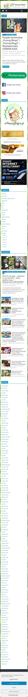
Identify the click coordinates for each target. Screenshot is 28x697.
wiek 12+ (5, 237)
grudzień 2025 (4, 404)
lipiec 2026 (4, 388)
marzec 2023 (4, 481)
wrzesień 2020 (4, 550)
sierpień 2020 (4, 552)
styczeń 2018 (4, 624)
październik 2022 (5, 492)
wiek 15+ (5, 240)
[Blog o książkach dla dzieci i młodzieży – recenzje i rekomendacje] (3, 10)
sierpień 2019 (4, 580)
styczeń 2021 (4, 541)
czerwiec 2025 (4, 418)
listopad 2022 (4, 490)
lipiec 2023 (4, 471)
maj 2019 (3, 587)
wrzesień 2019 (4, 578)
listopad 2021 (4, 518)
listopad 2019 (4, 573)
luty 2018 (3, 622)
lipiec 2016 (4, 664)
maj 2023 (3, 476)
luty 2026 (3, 400)
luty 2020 (3, 566)
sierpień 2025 (4, 413)
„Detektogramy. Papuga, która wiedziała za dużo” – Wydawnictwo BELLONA (18, 300)
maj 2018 (3, 615)
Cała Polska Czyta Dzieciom (8, 198)
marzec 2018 (4, 620)
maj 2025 (3, 420)
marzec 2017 (4, 647)
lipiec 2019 (4, 583)
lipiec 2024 (4, 444)
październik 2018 (5, 603)
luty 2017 (3, 650)
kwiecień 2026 (4, 395)
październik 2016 (5, 659)
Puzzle (2, 228)
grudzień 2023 (4, 460)
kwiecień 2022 (4, 506)
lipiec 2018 (4, 610)
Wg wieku (3, 233)
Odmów (14, 687)
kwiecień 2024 (4, 450)
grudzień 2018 (4, 599)
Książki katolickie (5, 217)
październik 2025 (5, 409)
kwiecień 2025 (4, 423)
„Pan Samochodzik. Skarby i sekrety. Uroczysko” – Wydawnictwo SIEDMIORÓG (18, 363)
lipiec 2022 (4, 499)
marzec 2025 (4, 425)
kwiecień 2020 (4, 562)
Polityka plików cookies (13, 695)
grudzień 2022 (4, 488)
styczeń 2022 (4, 513)
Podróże (3, 221)
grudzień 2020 (4, 543)
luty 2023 (3, 483)
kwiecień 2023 (4, 478)
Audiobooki (4, 196)
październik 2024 (5, 437)
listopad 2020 (4, 545)
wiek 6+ (4, 244)
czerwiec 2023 (4, 474)
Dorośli (3, 203)
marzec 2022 (4, 508)
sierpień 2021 (4, 525)
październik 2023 (5, 464)
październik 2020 (5, 548)
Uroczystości (4, 231)
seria (3, 57)
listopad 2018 (4, 601)
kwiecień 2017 (4, 645)
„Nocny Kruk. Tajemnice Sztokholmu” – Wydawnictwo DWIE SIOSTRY (18, 310)
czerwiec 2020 (4, 557)
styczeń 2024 (4, 457)
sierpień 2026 (4, 386)
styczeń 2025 (4, 430)
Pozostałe (3, 226)
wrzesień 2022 (4, 494)
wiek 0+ (9, 34)
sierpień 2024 (4, 441)
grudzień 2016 (4, 654)
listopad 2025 (4, 406)
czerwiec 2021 (4, 529)
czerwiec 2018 (4, 613)
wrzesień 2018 (4, 606)
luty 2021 (3, 539)
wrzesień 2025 (4, 411)
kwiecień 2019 (4, 589)
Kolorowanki (4, 210)
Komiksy (3, 212)
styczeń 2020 (4, 569)
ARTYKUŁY (3, 194)
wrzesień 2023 (4, 467)
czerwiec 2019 (4, 585)
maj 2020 (3, 559)
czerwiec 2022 (4, 501)
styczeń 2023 (4, 485)
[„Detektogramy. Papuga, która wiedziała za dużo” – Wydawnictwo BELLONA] (6, 297)
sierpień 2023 (4, 469)
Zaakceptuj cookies (14, 683)
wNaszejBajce (13, 51)
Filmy (2, 205)
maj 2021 (3, 532)
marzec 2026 (4, 397)
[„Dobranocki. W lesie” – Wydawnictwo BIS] (6, 370)
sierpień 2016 (4, 661)
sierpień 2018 (4, 608)
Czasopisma (4, 201)
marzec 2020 (4, 564)
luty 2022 (3, 511)
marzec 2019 (4, 592)
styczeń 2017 (4, 652)
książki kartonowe (17, 55)
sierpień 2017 (4, 636)
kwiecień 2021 (4, 534)
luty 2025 (3, 427)
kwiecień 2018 (4, 617)
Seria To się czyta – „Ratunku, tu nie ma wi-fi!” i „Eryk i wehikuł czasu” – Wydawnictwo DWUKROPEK (13, 279)
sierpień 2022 (4, 497)
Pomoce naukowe (5, 224)
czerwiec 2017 (4, 640)
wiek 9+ (4, 246)
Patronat (3, 219)
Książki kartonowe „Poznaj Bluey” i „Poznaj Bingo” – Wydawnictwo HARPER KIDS (12, 43)
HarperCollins (5, 55)
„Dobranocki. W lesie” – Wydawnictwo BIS (17, 372)
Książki (4, 34)
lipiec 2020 (4, 555)
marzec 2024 (4, 453)
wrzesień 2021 (4, 522)
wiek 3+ (14, 34)
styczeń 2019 (4, 596)
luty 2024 (3, 455)
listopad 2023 (4, 462)
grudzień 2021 (4, 515)
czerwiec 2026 (4, 390)
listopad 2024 (4, 434)
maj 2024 (3, 448)
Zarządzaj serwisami (13, 679)
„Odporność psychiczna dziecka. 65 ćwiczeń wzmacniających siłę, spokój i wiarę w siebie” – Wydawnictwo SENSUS (19, 351)
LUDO (23, 55)
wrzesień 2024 (4, 439)
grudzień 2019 (4, 571)
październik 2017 (5, 631)
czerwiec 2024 (4, 446)
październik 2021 (5, 520)
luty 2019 (3, 594)
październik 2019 (5, 576)
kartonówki (11, 55)
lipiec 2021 (4, 527)
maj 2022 (3, 504)
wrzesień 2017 (4, 633)
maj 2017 (3, 643)
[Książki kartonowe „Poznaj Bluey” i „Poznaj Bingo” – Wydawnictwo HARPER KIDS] (14, 19)
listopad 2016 (4, 657)
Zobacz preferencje (14, 691)
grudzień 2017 (4, 627)
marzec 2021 (4, 536)
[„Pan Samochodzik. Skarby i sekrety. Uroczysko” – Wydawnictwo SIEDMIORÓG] (6, 360)
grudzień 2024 (4, 432)
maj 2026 (3, 393)
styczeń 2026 (4, 402)
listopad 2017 (4, 629)
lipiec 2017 (4, 638)
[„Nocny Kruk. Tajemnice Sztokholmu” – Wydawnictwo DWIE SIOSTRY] (6, 307)
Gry (2, 207)
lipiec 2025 (4, 416)
